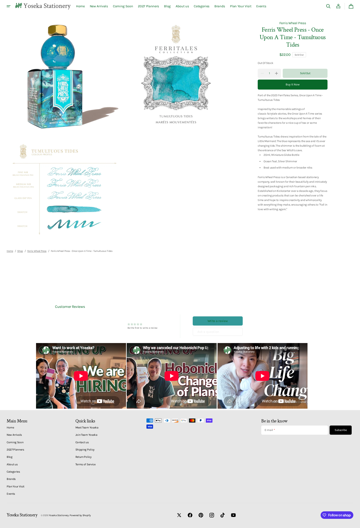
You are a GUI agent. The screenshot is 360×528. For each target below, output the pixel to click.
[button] (328, 6)
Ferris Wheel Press (292, 23)
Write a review (218, 321)
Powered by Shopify (80, 515)
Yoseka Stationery (59, 515)
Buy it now (293, 84)
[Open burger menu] (8, 6)
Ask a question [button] (208, 332)
